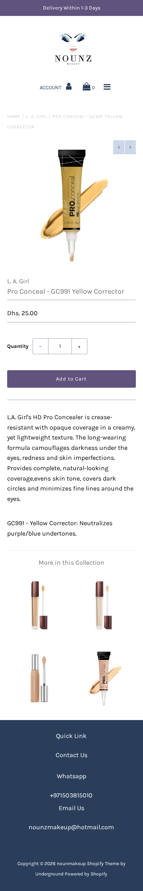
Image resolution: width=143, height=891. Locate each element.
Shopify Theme (103, 863)
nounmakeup (71, 863)
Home (13, 116)
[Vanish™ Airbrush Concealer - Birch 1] (103, 634)
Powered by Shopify (86, 874)
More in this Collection (71, 562)
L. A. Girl (36, 116)
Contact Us (71, 755)
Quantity (18, 346)
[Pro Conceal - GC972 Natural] (103, 707)
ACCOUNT (51, 87)
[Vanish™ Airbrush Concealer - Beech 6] (39, 634)
